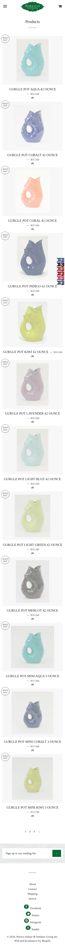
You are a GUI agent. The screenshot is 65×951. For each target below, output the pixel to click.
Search (32, 898)
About (32, 884)
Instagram (35, 922)
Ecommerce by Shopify (38, 940)
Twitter (35, 915)
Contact (32, 889)
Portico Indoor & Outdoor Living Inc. (37, 936)
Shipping (32, 893)
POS (17, 940)
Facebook (35, 908)
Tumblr (35, 929)
